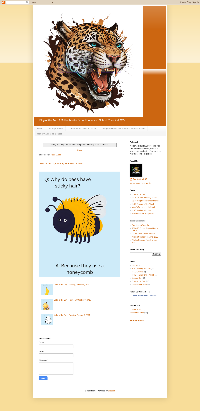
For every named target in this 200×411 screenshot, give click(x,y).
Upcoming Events (139, 284)
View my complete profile (140, 183)
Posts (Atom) (56, 155)
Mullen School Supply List (143, 214)
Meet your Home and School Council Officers (123, 128)
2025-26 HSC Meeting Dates (144, 198)
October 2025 (135, 309)
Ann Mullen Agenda (140, 225)
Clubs (134, 265)
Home (39, 128)
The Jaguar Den (55, 128)
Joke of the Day (138, 194)
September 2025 (137, 313)
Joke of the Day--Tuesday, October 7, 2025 (72, 315)
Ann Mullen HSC (140, 179)
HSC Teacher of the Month (143, 204)
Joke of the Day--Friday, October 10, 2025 (61, 163)
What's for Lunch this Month (143, 207)
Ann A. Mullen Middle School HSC (145, 296)
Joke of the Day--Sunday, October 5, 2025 (72, 285)
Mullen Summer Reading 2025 (145, 237)
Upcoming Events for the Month (145, 201)
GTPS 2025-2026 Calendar (143, 234)
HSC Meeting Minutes (141, 210)
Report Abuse (137, 320)
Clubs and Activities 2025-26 (82, 128)
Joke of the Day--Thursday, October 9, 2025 (72, 300)
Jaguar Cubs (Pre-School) (49, 133)
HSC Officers (137, 272)
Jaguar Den (137, 278)
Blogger (111, 391)
